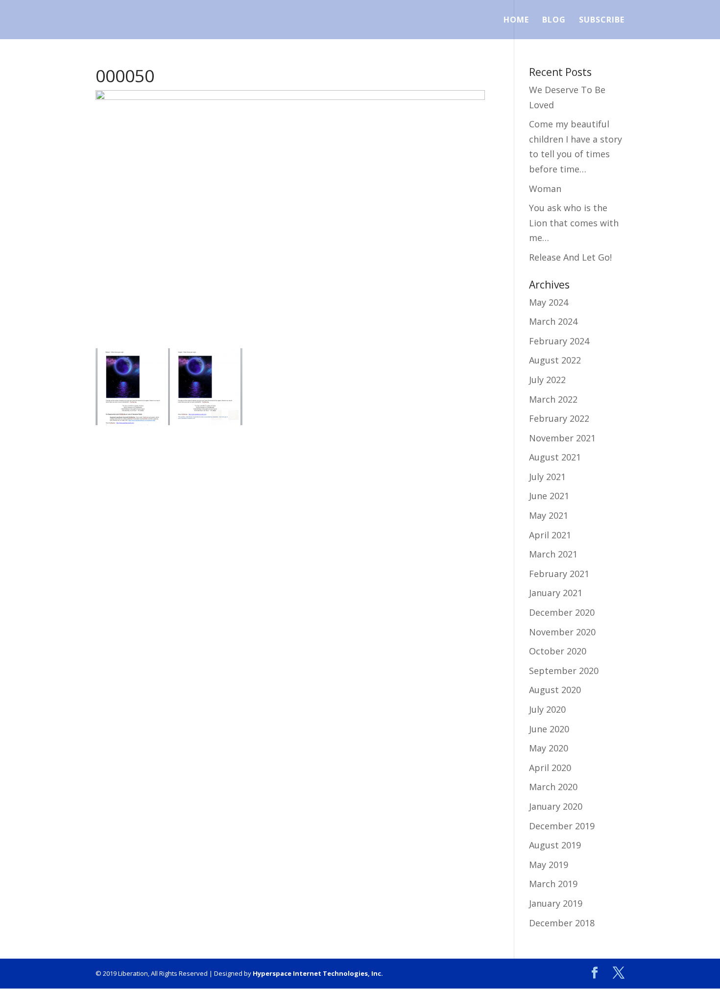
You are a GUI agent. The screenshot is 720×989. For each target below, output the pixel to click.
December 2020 (562, 612)
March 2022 (553, 399)
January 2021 (555, 593)
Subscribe (601, 20)
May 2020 (548, 748)
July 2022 (547, 380)
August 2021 (555, 457)
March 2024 (553, 321)
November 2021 (562, 438)
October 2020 (557, 651)
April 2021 (550, 535)
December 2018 (562, 923)
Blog (554, 20)
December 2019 (562, 826)
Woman (545, 188)
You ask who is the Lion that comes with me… (574, 222)
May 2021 (548, 515)
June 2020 (549, 729)
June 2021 (549, 496)
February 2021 (559, 573)
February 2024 (559, 341)
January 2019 (555, 903)
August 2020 (555, 690)
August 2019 (555, 845)
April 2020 (550, 767)
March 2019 (553, 884)
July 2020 (547, 709)
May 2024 (548, 302)
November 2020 (562, 632)
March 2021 (553, 554)
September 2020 (564, 670)
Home (516, 20)
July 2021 (547, 476)
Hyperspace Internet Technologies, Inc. (318, 973)
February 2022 (559, 418)
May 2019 (548, 864)
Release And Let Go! (570, 257)
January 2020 (555, 806)
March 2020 (553, 787)
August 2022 (555, 360)
